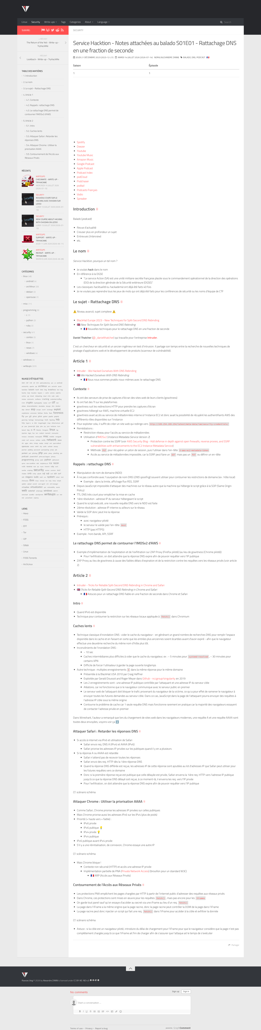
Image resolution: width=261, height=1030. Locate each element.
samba (24, 470)
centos (29, 337)
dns (194, 57)
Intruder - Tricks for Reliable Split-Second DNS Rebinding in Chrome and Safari (120, 585)
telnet (58, 477)
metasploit (38, 437)
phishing (34, 453)
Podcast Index (85, 173)
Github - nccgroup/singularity (158, 678)
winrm (55, 491)
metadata (31, 437)
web (24, 490)
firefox (46, 413)
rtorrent (47, 466)
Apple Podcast (85, 168)
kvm (58, 426)
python (29, 320)
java (25, 426)
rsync (42, 466)
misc (25, 303)
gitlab (40, 416)
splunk (39, 474)
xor (58, 494)
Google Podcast (85, 164)
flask (50, 413)
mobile (51, 436)
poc (61, 453)
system (51, 477)
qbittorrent (55, 460)
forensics (58, 413)
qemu (23, 463)
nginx (26, 443)
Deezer (81, 146)
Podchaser (83, 181)
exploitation (25, 413)
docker (58, 406)
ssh (55, 473)
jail (62, 423)
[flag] (43, 30)
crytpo (45, 403)
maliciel (41, 433)
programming (29, 310)
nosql (46, 443)
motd (23, 440)
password (37, 450)
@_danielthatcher (103, 338)
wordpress (39, 494)
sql (43, 473)
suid (41, 477)
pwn (41, 460)
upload (29, 484)
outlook (50, 446)
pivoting (56, 453)
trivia (54, 481)
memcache (55, 433)
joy (45, 426)
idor (35, 423)
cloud (44, 396)
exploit (57, 409)
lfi (34, 429)
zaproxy (36, 498)
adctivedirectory (45, 383)
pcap (52, 450)
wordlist (31, 494)
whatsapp (39, 491)
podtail (80, 186)
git (30, 416)
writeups (40, 176)
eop (33, 409)
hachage (31, 420)
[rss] (62, 30)
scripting (29, 470)
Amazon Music (85, 159)
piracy (50, 453)
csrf (49, 403)
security (78, 30)
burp (28, 393)
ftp (23, 416)
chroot (32, 396)
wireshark (25, 494)
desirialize (42, 406)
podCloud (82, 177)
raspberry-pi (44, 463)
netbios (38, 440)
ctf (53, 402)
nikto (31, 443)
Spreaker (82, 199)
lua (33, 433)
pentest (24, 453)
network (51, 440)
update (24, 484)
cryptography (38, 403)
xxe (23, 497)
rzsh (56, 466)
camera (52, 393)
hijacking (52, 420)
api (36, 386)
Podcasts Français (87, 190)
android (30, 281)
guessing (24, 420)
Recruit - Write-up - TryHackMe (45, 254)
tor (46, 480)
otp (41, 446)
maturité (47, 433)
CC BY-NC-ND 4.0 (81, 980)
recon (56, 463)
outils (45, 446)
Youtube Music (85, 155)
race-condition (30, 463)
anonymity (25, 386)
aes (52, 383)
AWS (23, 383)
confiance (38, 399)
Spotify (81, 142)
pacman (24, 450)
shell (58, 470)
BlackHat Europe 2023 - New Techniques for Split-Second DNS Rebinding (118, 320)
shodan (24, 473)
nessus (32, 440)
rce (50, 463)
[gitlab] (48, 30)
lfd (31, 430)
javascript (31, 426)
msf (27, 440)
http (23, 423)
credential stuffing (55, 399)
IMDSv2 (102, 437)
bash (37, 389)
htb (58, 419)
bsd (58, 389)
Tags (63, 22)
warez (58, 487)
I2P (24, 539)
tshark (59, 481)
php (41, 453)
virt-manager (54, 484)
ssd (51, 474)
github (35, 416)
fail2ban (40, 413)
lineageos (45, 430)
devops (48, 406)
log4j (29, 433)
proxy (37, 460)
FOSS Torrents (30, 558)
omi (51, 443)
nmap (36, 443)
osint (37, 446)
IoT (34, 383)
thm (31, 480)
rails (37, 463)
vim (47, 484)
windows (30, 353)
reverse (29, 466)
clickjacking (38, 396)
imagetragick (42, 423)
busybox (34, 393)
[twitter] (52, 30)
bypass (40, 393)
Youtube (81, 151)
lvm (37, 433)
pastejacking (45, 450)
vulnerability (51, 487)
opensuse (31, 297)
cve (57, 403)
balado (187, 57)
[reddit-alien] (57, 30)
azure (59, 386)
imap (48, 423)
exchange (50, 409)
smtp (34, 474)
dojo (23, 409)
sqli (47, 473)
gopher (45, 416)
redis (23, 466)
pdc (56, 450)
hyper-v (28, 423)
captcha (58, 393)
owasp (56, 446)
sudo (36, 477)
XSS (37, 383)
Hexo (25, 513)
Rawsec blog (27, 980)
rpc (38, 466)
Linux (24, 22)
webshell (31, 490)
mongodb (58, 437)
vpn (45, 487)
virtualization (36, 487)
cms (49, 396)
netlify (43, 440)
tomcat (42, 481)
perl (30, 453)
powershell (34, 456)
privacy (53, 456)
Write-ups (49, 22)
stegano (29, 477)
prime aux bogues (44, 456)
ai (55, 383)
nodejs (41, 443)
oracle (32, 446)
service (47, 470)
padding (30, 450)
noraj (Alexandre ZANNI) (166, 57)
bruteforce (52, 389)
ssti (23, 477)
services (53, 470)
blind (41, 390)
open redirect (57, 443)
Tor (24, 532)
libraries (38, 430)
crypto (29, 402)
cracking (45, 399)
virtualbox (25, 487)
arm (49, 386)
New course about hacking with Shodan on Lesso (49, 221)
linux (25, 276)
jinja (37, 426)
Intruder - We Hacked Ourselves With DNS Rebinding (106, 371)
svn (45, 477)
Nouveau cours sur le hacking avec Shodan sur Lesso (48, 200)
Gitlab (26, 545)
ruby (28, 325)
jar (22, 426)
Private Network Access (135, 871)
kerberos (53, 426)
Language (102, 22)
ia (32, 423)
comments (30, 399)
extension (33, 413)
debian (29, 291)
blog (45, 390)
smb (29, 473)
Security (35, 22)
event (44, 409)
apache (32, 386)
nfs (23, 443)
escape (38, 409)
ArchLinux (28, 564)
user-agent (41, 484)
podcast (201, 57)
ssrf (59, 473)
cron (23, 403)
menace (24, 436)
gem (26, 416)
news (28, 347)
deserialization (32, 406)
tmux (37, 481)
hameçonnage (39, 420)
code (53, 396)
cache (47, 393)
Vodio (80, 194)
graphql (56, 416)
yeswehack (28, 498)
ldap (28, 430)
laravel (24, 430)
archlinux (30, 286)
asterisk (54, 386)
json (48, 426)
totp (50, 481)
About (88, 22)
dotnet (28, 409)
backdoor (24, 390)
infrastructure (56, 423)
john (41, 426)
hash (46, 420)
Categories (75, 22)
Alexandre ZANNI (50, 980)
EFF (25, 526)
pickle (45, 453)
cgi (28, 396)
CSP (27, 383)
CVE (31, 383)
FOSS (25, 519)
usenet (35, 484)
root (34, 466)
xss (61, 494)
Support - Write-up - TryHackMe (46, 239)
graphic (51, 416)
